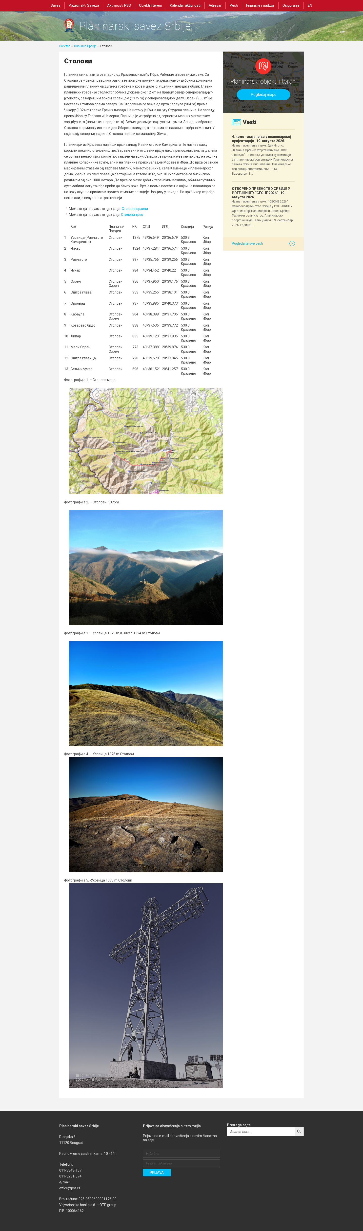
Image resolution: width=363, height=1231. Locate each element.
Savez (55, 5)
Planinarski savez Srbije (135, 26)
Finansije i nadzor (260, 5)
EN (310, 5)
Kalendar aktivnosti (185, 5)
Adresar (215, 5)
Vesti (234, 5)
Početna (64, 46)
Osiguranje (291, 5)
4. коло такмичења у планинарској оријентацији (261, 139)
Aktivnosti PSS (119, 5)
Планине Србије (85, 46)
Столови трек (132, 215)
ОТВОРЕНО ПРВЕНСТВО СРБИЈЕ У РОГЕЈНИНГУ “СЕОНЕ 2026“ (261, 193)
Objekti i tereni (150, 5)
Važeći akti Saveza (84, 5)
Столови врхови (135, 209)
